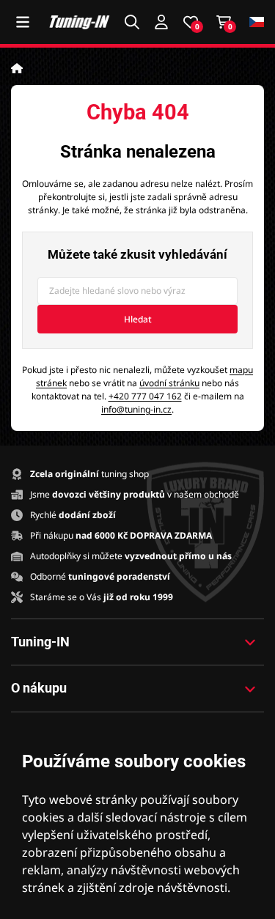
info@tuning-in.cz (136, 409)
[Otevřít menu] (22, 22)
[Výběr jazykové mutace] (256, 22)
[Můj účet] (161, 22)
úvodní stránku (169, 383)
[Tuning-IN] (79, 21)
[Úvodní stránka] (17, 68)
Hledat (138, 319)
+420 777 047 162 (145, 396)
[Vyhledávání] (132, 22)
